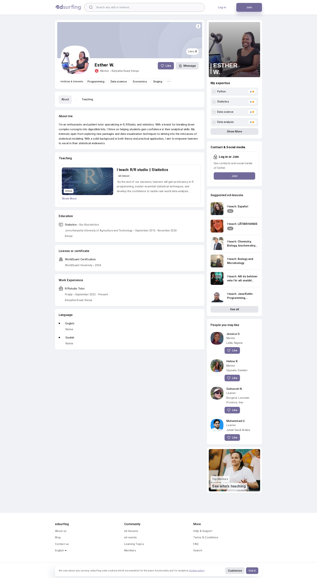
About (65, 99)
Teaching (87, 99)
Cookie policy (196, 570)
